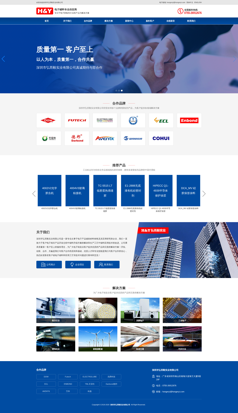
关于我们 (67, 20)
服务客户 (150, 20)
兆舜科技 (111, 376)
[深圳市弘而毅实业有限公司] (44, 11)
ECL (46, 384)
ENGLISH (198, 2)
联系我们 (191, 20)
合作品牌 (88, 20)
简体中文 (189, 2)
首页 (47, 20)
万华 (68, 391)
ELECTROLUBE (90, 376)
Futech (68, 376)
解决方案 (109, 20)
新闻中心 (129, 20)
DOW (46, 376)
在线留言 (171, 20)
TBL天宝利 (89, 384)
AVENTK (46, 391)
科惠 (90, 391)
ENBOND (68, 384)
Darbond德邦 (111, 384)
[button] (3, 59)
